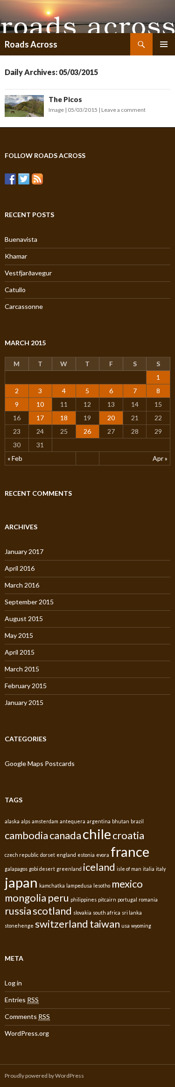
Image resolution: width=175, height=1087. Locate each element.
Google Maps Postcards (40, 763)
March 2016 (22, 585)
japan (21, 882)
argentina (99, 821)
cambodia (26, 835)
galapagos (16, 869)
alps (25, 821)
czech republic (22, 855)
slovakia (82, 912)
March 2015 (22, 669)
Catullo (15, 290)
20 (111, 418)
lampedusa (79, 885)
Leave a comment (123, 109)
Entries (22, 1000)
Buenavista (21, 239)
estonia (86, 855)
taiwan (105, 923)
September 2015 (29, 602)
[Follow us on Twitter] (23, 179)
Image (56, 109)
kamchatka (52, 885)
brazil (137, 821)
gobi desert (42, 869)
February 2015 (26, 686)
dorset (47, 855)
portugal (127, 899)
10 (40, 404)
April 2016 (20, 568)
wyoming (141, 926)
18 (64, 418)
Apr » (160, 458)
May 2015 (19, 635)
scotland (52, 910)
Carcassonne (24, 306)
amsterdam (45, 821)
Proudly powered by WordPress (44, 1075)
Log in (13, 983)
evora (102, 855)
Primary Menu (164, 44)
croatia (128, 835)
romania (148, 899)
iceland (99, 867)
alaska (12, 821)
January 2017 (24, 551)
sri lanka (132, 912)
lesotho (101, 885)
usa (125, 926)
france (130, 851)
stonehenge (19, 926)
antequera (72, 821)
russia (18, 910)
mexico (127, 883)
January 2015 (24, 702)
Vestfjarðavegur (28, 273)
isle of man (129, 869)
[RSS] (37, 179)
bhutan (120, 821)
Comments (27, 1016)
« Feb (14, 458)
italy (161, 869)
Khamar (16, 256)
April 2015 (20, 652)
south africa (106, 912)
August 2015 (24, 618)
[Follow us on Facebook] (10, 179)
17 (40, 418)
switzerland (61, 923)
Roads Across (31, 44)
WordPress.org (27, 1033)
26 (87, 431)
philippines (83, 899)
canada (65, 835)
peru (58, 897)
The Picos (65, 99)
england (66, 855)
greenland (69, 869)
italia (148, 869)
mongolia (25, 897)
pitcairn (107, 899)
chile (97, 834)
